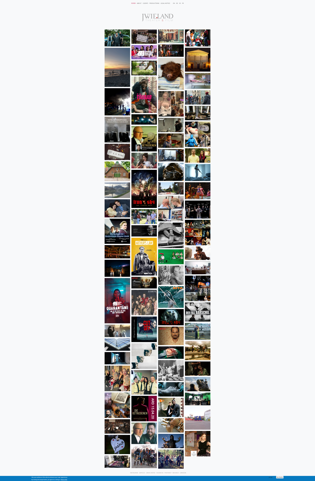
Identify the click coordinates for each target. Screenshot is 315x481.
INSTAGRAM (134, 473)
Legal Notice (165, 3)
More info (64, 479)
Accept (270, 477)
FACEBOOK (159, 473)
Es (180, 3)
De (177, 3)
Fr (183, 3)
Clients (145, 3)
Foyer (133, 3)
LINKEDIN (183, 473)
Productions (154, 3)
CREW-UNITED (150, 473)
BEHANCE (176, 473)
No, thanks (280, 477)
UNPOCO (142, 473)
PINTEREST (168, 473)
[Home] (157, 17)
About (139, 3)
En (174, 3)
